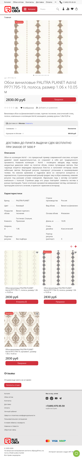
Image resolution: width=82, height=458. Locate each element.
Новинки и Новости (11, 426)
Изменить (29, 123)
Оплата (49, 2)
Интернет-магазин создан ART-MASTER (63, 452)
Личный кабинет (10, 411)
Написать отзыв (13, 385)
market (21, 453)
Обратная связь (10, 430)
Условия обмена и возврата (14, 423)
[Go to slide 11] (48, 75)
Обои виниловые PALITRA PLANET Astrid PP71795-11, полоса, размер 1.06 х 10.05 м (21, 290)
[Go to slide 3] (36, 75)
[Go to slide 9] (45, 75)
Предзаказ (58, 99)
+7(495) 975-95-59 (55, 405)
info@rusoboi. (14, 453)
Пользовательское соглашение (15, 419)
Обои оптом (18, 2)
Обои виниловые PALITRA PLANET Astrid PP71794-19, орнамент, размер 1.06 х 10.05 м (20, 351)
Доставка (40, 2)
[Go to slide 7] (42, 75)
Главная (7, 17)
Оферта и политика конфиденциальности (19, 415)
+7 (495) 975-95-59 (69, 2)
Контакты (30, 2)
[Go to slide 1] (33, 75)
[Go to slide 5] (39, 75)
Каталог (7, 2)
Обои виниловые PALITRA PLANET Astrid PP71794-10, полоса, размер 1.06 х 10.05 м (60, 290)
